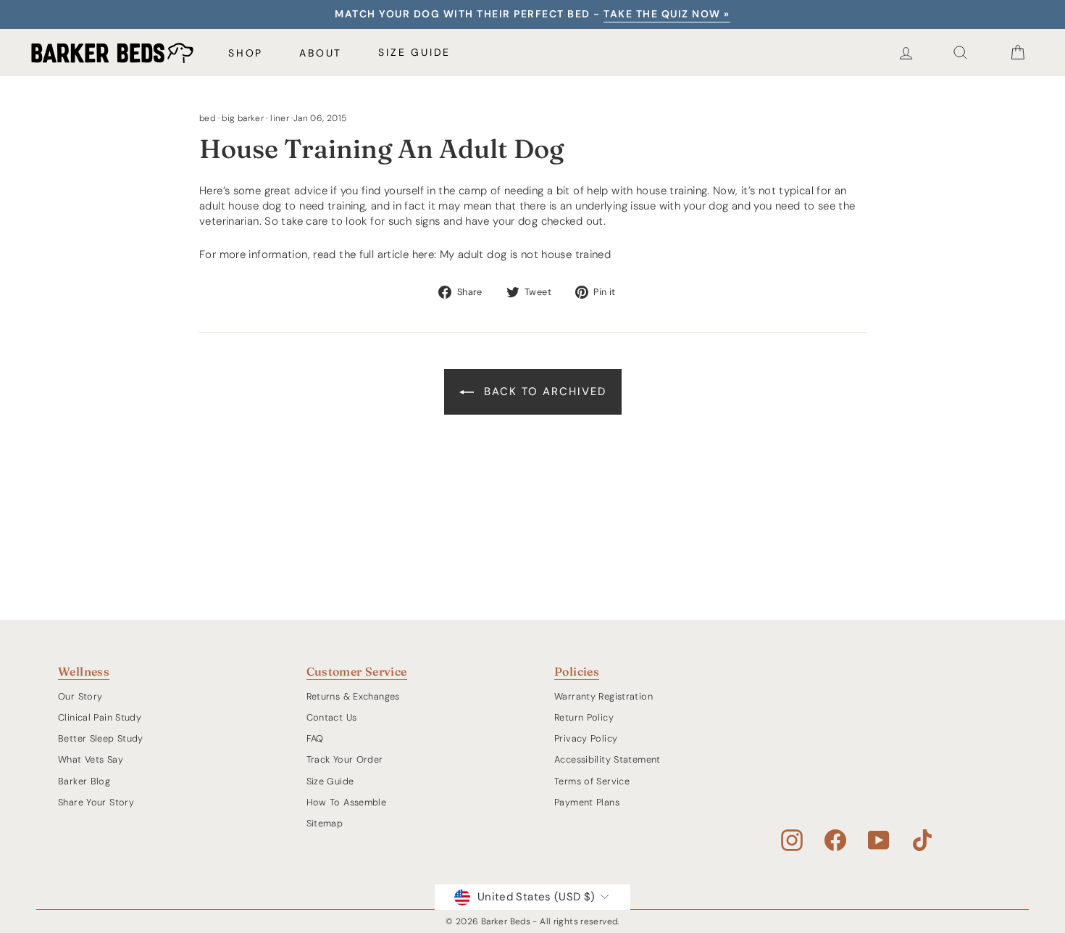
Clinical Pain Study (99, 717)
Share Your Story (96, 802)
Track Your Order (344, 759)
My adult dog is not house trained (525, 254)
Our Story (80, 696)
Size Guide (414, 52)
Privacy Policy (585, 738)
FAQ (315, 738)
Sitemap (324, 823)
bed (207, 118)
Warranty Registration (603, 696)
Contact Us (331, 717)
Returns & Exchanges (353, 696)
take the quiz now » (667, 13)
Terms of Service (592, 781)
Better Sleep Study (100, 738)
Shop (245, 52)
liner (279, 118)
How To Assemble (346, 802)
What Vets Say (90, 759)
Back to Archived (543, 391)
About (320, 52)
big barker (243, 118)
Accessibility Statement (607, 759)
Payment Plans (586, 802)
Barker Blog (84, 781)
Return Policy (584, 717)
